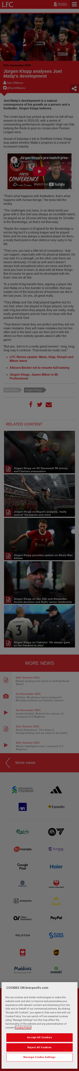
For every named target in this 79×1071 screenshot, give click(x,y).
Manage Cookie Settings (39, 1057)
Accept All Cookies (39, 1037)
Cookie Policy (23, 1027)
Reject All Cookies (39, 1047)
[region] (39, 1025)
